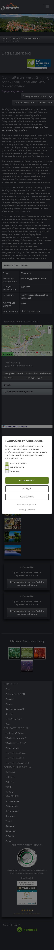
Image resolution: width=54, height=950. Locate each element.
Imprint (21, 510)
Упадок (27, 489)
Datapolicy (31, 510)
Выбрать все (27, 480)
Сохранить (27, 497)
